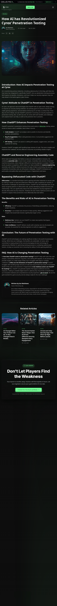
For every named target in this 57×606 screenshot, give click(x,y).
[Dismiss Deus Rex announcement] (55, 2)
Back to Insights (7, 9)
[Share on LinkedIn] (10, 33)
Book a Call (30, 7)
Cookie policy (12, 598)
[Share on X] (6, 33)
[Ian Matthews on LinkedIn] (22, 286)
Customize (14, 601)
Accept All (7, 601)
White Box (43, 126)
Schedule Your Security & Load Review (28, 390)
